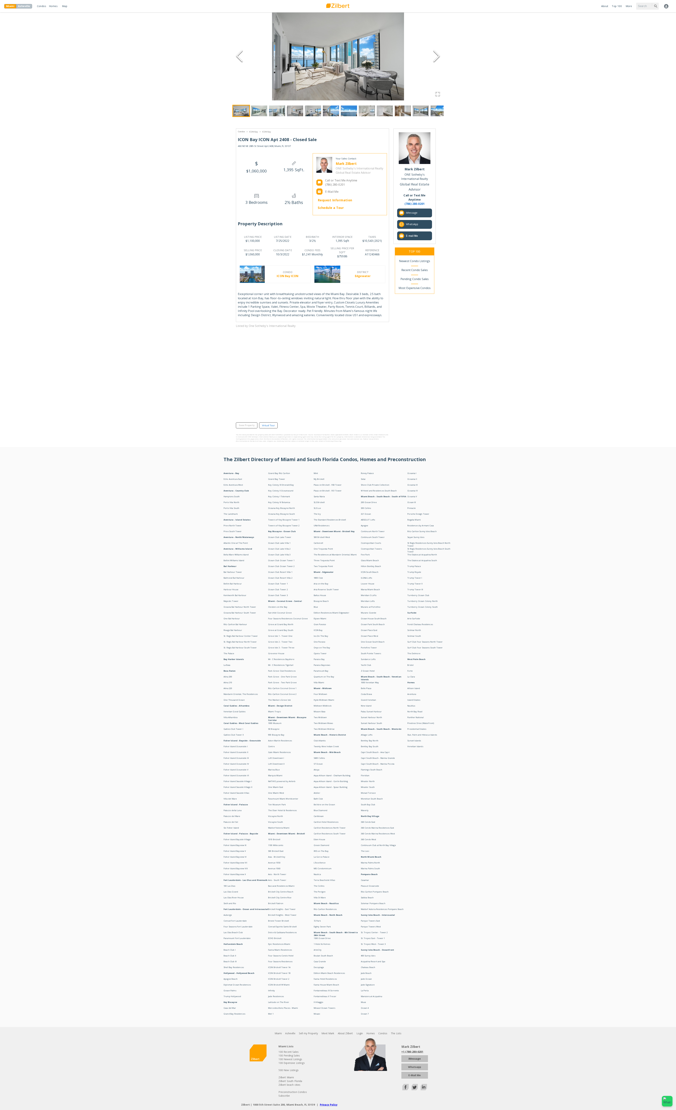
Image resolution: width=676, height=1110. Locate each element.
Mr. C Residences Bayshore (281, 659)
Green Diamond (321, 845)
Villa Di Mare (320, 897)
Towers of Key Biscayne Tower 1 (284, 519)
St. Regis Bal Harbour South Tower (240, 647)
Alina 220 (228, 688)
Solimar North (414, 630)
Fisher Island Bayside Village (237, 839)
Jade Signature (368, 984)
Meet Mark (327, 1033)
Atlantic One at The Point (236, 543)
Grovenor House (276, 653)
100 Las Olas (229, 886)
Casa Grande (320, 961)
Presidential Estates (416, 729)
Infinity (271, 990)
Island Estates (413, 700)
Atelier (317, 793)
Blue (316, 607)
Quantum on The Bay (324, 676)
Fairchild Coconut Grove (280, 612)
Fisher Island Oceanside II (236, 752)
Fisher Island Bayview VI (235, 856)
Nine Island (366, 705)
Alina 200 (228, 676)
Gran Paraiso (320, 624)
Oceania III (412, 484)
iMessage (411, 212)
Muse (363, 1002)
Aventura (411, 694)
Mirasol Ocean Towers (324, 1008)
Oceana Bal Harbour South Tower (240, 612)
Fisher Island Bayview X (235, 874)
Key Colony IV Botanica (279, 502)
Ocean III (411, 502)
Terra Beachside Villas (324, 880)
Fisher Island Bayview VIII (236, 868)
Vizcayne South (275, 822)
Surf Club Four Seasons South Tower (425, 647)
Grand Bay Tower (276, 479)
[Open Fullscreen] (438, 94)
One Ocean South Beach (372, 641)
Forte (410, 670)
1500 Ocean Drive (322, 938)
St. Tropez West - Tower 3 (373, 944)
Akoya (317, 769)
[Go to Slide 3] (277, 111)
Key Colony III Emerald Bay (281, 484)
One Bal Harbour (232, 618)
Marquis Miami (275, 775)
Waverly (365, 810)
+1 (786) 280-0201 (412, 1051)
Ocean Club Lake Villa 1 (279, 543)
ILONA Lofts (366, 577)
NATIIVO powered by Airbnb (281, 781)
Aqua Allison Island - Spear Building (330, 787)
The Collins (319, 886)
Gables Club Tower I (233, 729)
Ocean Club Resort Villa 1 (280, 572)
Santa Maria (319, 496)
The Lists (396, 1033)
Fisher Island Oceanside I (236, 746)
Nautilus (411, 705)
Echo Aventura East (233, 479)
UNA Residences (321, 525)
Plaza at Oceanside (370, 886)
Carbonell (318, 543)
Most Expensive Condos (415, 288)
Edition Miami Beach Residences (329, 973)
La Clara (411, 676)
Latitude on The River (278, 1002)
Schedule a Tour (331, 208)
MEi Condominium (322, 868)
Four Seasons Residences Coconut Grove (288, 618)
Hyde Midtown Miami (324, 700)
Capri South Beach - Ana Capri (375, 752)
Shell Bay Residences (234, 967)
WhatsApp (412, 224)
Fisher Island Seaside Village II (238, 787)
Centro (271, 746)
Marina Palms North (370, 862)
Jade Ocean (366, 979)
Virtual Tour (268, 425)
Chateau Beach (368, 967)
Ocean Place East (369, 630)
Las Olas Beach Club (233, 932)
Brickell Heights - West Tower (282, 915)
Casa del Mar (230, 1008)
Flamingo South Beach (371, 769)
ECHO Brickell (274, 938)
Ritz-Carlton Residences (325, 909)
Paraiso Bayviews (322, 665)
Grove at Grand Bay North (280, 624)
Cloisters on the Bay (277, 607)
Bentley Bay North (369, 740)
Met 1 (271, 1013)
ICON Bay (253, 131)
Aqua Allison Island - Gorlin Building (331, 781)
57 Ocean (318, 763)
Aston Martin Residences (280, 740)
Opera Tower (320, 653)
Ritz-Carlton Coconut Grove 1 (282, 688)
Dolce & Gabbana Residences (282, 932)
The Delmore (413, 653)
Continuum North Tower (373, 531)
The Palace (229, 653)
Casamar (365, 880)
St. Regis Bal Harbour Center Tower (241, 636)
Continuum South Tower (373, 537)
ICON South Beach (369, 572)
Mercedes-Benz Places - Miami (283, 1008)
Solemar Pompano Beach (373, 903)
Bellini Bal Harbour (233, 583)
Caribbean (319, 816)
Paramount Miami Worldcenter (283, 798)
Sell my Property (308, 1033)
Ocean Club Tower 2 (278, 589)
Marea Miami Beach (370, 589)
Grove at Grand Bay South (280, 630)
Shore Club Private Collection (375, 484)
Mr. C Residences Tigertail (280, 665)
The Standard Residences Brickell (330, 519)
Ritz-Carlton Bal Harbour (235, 624)
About (604, 6)
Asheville (290, 1033)
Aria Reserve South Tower (326, 589)
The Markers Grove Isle (279, 700)
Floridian (365, 775)
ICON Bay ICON (287, 276)
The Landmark (231, 514)
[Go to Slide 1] (241, 111)
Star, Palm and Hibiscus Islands (422, 734)
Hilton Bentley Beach (371, 566)
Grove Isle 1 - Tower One (280, 636)
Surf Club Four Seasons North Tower (425, 641)
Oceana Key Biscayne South (281, 514)
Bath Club (318, 798)
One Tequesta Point (323, 548)
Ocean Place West (369, 636)
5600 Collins (319, 758)
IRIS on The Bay (321, 851)
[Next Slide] (437, 56)
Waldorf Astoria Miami (278, 827)
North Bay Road (414, 711)
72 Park (317, 920)
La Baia (227, 665)
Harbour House (231, 589)
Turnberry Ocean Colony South (422, 607)
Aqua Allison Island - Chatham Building (332, 775)
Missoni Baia (320, 711)
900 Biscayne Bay (276, 734)
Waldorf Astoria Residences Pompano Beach (382, 909)
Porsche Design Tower (418, 514)
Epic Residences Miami (279, 944)
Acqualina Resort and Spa (373, 961)
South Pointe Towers (371, 653)
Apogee (364, 525)
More (629, 6)
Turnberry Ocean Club (418, 595)
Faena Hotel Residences (325, 979)
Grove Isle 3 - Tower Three (281, 647)
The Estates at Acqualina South (422, 560)
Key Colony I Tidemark (279, 496)
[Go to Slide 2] (259, 111)
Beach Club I (230, 949)
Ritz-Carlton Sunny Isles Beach (422, 531)
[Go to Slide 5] (313, 111)
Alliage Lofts (367, 734)
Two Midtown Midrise (324, 729)
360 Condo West (368, 839)
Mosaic (317, 1013)
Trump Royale (414, 572)
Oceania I (411, 473)
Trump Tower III (415, 589)
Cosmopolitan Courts (371, 543)
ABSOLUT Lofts (368, 519)
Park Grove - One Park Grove (282, 676)
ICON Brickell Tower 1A (279, 967)
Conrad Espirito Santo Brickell (282, 926)
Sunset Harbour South (371, 723)
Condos (41, 6)
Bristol (410, 665)
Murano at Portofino (371, 607)
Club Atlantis (320, 740)
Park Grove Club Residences (282, 670)
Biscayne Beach (321, 601)
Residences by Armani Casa (420, 525)
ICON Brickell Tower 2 (278, 979)
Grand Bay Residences (234, 1013)
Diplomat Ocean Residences (237, 984)
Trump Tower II (415, 583)
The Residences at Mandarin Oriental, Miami (335, 554)
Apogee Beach (230, 979)
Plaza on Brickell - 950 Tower (328, 484)
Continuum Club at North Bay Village (378, 845)
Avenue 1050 (274, 862)
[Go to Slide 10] (403, 111)
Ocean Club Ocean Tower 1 (281, 560)
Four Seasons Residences (280, 961)
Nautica (317, 874)
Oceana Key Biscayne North (281, 508)
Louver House (367, 583)
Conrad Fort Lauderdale (235, 920)
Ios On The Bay (321, 636)
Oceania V (412, 496)
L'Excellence (320, 862)
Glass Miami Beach (370, 560)
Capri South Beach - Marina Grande (378, 758)
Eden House (319, 839)
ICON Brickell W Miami (279, 984)
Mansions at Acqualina (371, 996)
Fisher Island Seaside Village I (238, 781)
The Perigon (320, 891)
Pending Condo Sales (414, 279)
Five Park (365, 554)
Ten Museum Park (277, 804)
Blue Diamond (320, 810)
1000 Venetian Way (370, 682)
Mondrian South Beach (372, 798)
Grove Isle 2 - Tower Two (280, 641)
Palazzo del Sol (231, 822)
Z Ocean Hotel (368, 670)
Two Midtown (320, 717)
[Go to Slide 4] (295, 111)
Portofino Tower (369, 647)
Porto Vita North (231, 502)
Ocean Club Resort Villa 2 (280, 577)
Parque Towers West (371, 926)
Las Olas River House (234, 897)
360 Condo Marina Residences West (378, 833)
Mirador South (368, 787)
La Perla (365, 990)
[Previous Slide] (239, 56)
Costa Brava (366, 694)
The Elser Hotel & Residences (282, 810)
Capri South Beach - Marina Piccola (378, 763)
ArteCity (317, 949)
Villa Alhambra (230, 717)
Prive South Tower (233, 531)
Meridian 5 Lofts (368, 595)
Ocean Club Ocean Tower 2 (281, 566)
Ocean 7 (365, 1013)
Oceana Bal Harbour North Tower (240, 607)
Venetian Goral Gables (234, 711)
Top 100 (617, 6)
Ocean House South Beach (373, 618)
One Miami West (276, 793)
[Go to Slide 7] (349, 111)
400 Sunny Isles (368, 955)
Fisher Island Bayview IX (235, 845)
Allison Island (413, 688)
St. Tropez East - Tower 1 (373, 938)
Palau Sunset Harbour (371, 711)
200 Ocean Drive (369, 502)
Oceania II (412, 479)
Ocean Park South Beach (373, 624)
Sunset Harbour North (371, 717)
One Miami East (275, 787)
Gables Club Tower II (234, 734)
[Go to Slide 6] (331, 111)
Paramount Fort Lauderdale (237, 938)
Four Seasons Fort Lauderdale (238, 926)
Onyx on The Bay (322, 647)
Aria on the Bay (321, 583)
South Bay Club (368, 804)
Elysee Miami (320, 618)
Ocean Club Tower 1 (278, 583)
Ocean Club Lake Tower (279, 537)
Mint (316, 473)
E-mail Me (412, 235)
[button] (338, 56)
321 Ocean (366, 514)
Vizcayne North (275, 816)
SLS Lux (317, 508)
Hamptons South (232, 496)
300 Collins (366, 508)
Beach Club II (230, 955)
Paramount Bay (321, 670)
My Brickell (319, 479)
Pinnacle (411, 508)
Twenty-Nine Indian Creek (326, 746)
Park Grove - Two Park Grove (282, 682)
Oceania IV (412, 490)
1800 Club (318, 577)
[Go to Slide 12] (438, 111)
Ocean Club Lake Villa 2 (279, 548)
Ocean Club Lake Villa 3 (279, 554)
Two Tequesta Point (323, 566)
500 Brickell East (276, 851)
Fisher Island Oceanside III (236, 758)
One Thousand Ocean (234, 700)
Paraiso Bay (319, 659)
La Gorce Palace (321, 856)
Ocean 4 (365, 1008)
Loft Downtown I (276, 758)
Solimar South (414, 636)
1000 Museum (274, 723)
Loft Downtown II (276, 763)
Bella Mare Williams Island (236, 554)
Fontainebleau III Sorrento (326, 990)
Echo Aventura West (233, 484)
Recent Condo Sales (414, 270)
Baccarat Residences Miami (281, 886)
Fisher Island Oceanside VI (236, 775)
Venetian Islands (415, 746)
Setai (363, 479)
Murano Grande (368, 612)
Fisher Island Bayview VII (235, 862)
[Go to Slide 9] (385, 111)
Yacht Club (366, 665)
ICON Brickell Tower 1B (279, 973)
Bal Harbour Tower (233, 572)
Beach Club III (230, 961)
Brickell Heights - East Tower (282, 909)
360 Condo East (368, 822)
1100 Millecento (275, 845)
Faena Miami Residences (280, 949)
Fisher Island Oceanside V (236, 769)
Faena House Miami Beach (326, 984)
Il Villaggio (318, 1002)
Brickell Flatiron (275, 903)
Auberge (228, 915)
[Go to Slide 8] (367, 111)
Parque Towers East (370, 920)
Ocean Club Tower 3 (278, 595)
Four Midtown (320, 694)
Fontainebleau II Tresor (325, 996)
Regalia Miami (414, 519)
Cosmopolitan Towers (371, 548)
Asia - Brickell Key (276, 856)
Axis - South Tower (277, 880)
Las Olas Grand (231, 891)
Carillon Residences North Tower (330, 827)
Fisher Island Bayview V (235, 851)
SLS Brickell (319, 502)
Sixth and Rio (230, 903)
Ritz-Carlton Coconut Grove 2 (282, 694)
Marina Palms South (370, 868)
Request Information (335, 200)
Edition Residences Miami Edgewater (331, 612)
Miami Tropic (274, 711)
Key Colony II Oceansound (280, 490)
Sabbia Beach (367, 897)
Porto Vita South (231, 508)
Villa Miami (319, 682)
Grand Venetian (368, 700)
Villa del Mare (230, 798)
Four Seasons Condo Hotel (281, 955)
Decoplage (319, 967)
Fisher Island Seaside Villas (236, 793)
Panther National (415, 717)
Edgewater (363, 276)
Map (64, 6)
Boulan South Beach (323, 955)
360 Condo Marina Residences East (377, 827)
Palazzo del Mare (232, 816)
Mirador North (368, 781)
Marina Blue (274, 769)
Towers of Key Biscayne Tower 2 (284, 525)
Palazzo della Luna (233, 810)
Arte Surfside (413, 618)
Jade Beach (366, 973)
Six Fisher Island (231, 827)
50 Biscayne (273, 729)
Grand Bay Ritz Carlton (279, 473)
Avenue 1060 (274, 868)
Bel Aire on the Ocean (324, 804)
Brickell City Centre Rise (279, 897)
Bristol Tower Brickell (278, 920)
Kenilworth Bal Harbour (235, 595)
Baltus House (320, 595)
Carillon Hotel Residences (326, 822)
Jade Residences (276, 996)
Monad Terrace (368, 793)
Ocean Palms (230, 990)
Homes (53, 6)
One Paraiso (320, 641)
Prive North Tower (233, 525)
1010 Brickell (274, 839)
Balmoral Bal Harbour (234, 577)
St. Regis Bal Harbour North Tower (240, 641)
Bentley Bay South (369, 746)
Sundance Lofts (368, 659)
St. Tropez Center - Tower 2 (374, 932)
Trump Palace (414, 566)
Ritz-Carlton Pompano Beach (375, 891)
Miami (278, 1033)
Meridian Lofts (368, 601)
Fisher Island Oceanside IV (236, 763)
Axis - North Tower (277, 874)
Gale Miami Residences (279, 752)
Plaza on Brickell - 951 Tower (328, 490)
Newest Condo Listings (414, 261)
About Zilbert (345, 1033)
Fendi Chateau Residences (420, 624)
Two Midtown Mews (323, 723)
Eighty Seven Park (322, 926)
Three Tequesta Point (324, 560)
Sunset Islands (414, 740)
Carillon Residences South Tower (330, 833)
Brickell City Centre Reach (280, 891)
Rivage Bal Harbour (233, 630)
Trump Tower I (414, 577)
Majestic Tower (231, 601)
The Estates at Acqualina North (422, 554)
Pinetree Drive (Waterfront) (420, 723)
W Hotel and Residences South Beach (379, 490)
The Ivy (317, 514)
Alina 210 (228, 682)
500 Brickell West (322, 537)
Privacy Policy (328, 1104)
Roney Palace (367, 473)
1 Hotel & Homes (322, 944)
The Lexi (365, 851)
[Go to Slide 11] (421, 111)
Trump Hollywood (232, 996)
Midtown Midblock (322, 705)
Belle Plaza (366, 688)
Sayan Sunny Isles (415, 537)
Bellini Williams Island (234, 560)
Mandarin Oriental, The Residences (241, 694)
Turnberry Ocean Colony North (422, 601)
